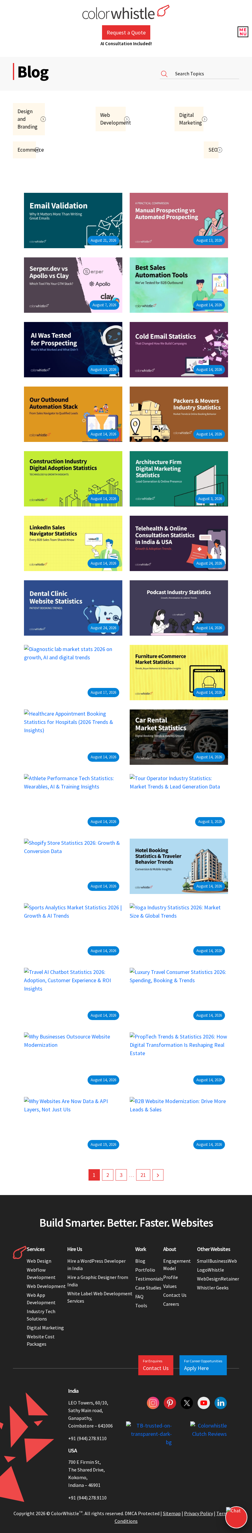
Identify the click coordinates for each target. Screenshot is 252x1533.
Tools (141, 1305)
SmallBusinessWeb (217, 1261)
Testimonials (149, 1279)
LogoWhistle (210, 1270)
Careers (171, 1304)
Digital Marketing (45, 1327)
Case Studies (148, 1288)
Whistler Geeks (213, 1288)
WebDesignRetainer (218, 1279)
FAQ (139, 1296)
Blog (140, 1261)
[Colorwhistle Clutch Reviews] (208, 1433)
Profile (170, 1277)
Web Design (39, 1261)
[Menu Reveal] (243, 31)
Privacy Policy (198, 1513)
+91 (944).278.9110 (87, 1438)
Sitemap (172, 1513)
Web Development (46, 1286)
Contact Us (175, 1295)
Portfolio (145, 1270)
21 (143, 1174)
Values (170, 1286)
